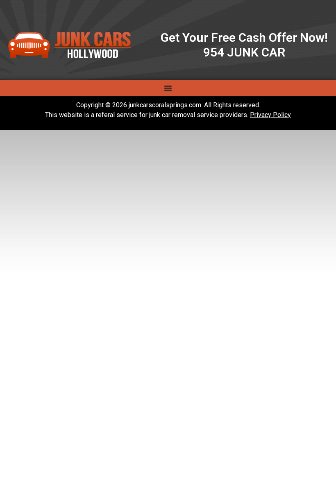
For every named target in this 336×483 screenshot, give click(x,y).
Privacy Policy (270, 115)
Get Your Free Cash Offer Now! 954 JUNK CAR (244, 44)
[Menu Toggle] (168, 88)
